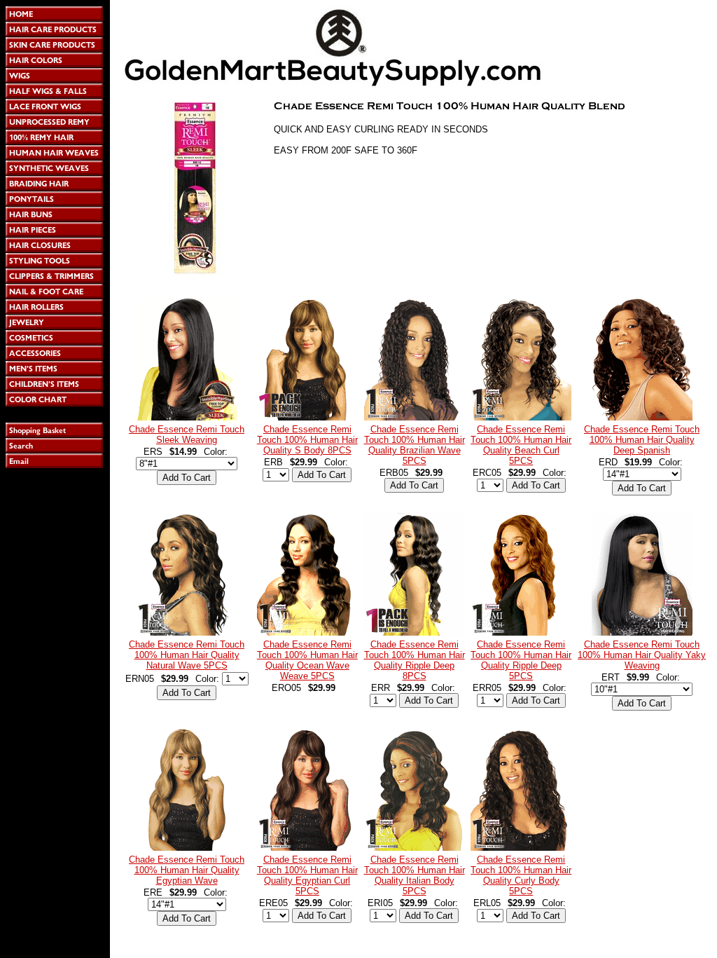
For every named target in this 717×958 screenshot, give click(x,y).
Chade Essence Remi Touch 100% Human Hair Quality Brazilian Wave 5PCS (414, 445)
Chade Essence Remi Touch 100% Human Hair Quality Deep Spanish (641, 440)
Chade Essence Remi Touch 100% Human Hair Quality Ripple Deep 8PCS (414, 660)
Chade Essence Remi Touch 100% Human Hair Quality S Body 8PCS (307, 440)
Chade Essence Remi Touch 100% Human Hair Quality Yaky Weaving (642, 655)
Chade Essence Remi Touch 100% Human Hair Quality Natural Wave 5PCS (186, 655)
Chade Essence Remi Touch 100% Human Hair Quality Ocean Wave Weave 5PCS (307, 660)
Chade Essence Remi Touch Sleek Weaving (186, 434)
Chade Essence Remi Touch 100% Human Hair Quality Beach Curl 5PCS (521, 445)
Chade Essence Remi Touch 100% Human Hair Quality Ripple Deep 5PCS (521, 660)
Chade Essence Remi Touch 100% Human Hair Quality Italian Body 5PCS (414, 875)
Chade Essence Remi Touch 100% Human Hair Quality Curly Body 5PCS (521, 875)
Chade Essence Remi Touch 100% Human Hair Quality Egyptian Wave (186, 870)
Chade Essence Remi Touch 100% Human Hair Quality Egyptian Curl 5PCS (307, 875)
